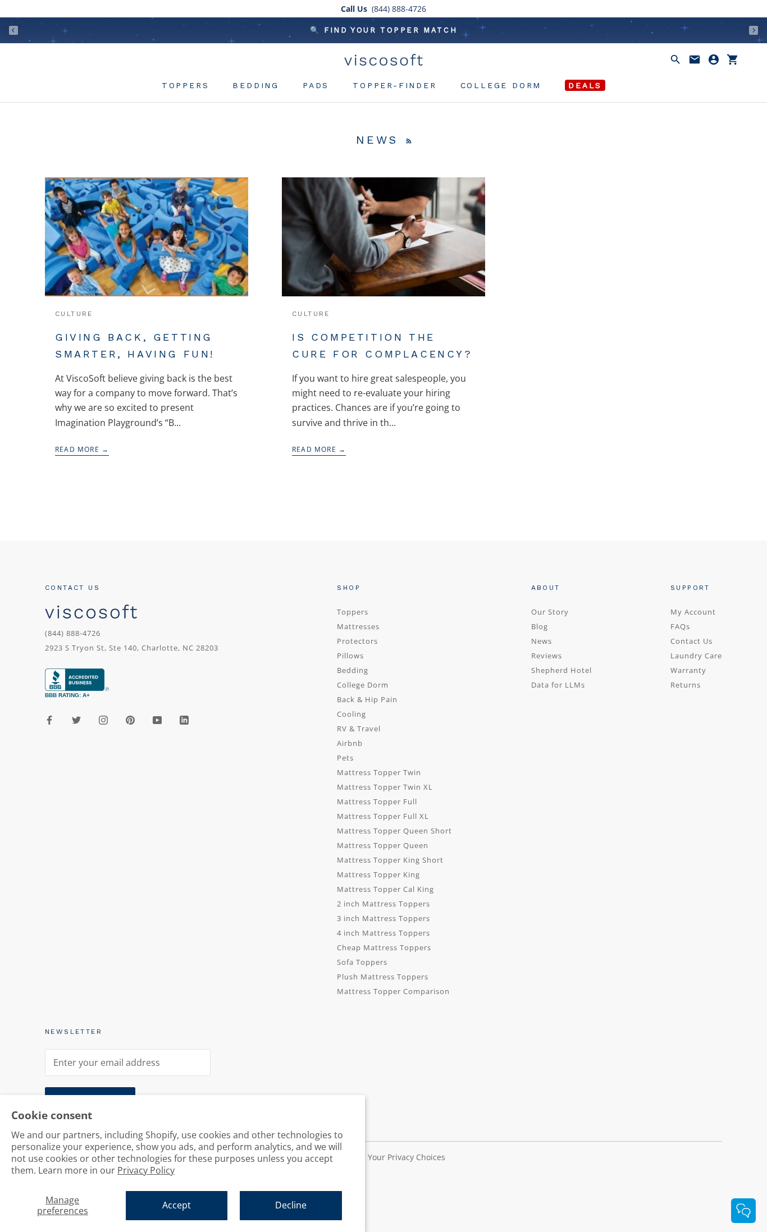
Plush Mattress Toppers (382, 977)
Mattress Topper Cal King (385, 889)
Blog (539, 626)
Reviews (546, 656)
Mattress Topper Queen (382, 845)
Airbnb (350, 743)
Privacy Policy (146, 1170)
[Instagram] (103, 719)
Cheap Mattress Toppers (384, 947)
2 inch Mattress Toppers (383, 904)
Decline (291, 1205)
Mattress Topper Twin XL (385, 787)
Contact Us (691, 641)
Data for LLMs (558, 685)
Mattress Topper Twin (379, 772)
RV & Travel (359, 728)
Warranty (688, 670)
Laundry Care (696, 656)
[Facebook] (49, 719)
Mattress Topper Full (377, 801)
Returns (685, 685)
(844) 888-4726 (73, 633)
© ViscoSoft (78, 1182)
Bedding (255, 85)
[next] (753, 30)
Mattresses (358, 626)
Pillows (350, 656)
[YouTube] (157, 719)
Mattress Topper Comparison (393, 991)
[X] (76, 719)
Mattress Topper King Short (390, 860)
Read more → (82, 449)
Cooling (351, 714)
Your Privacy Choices (406, 1157)
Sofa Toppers (362, 962)
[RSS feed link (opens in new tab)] (409, 139)
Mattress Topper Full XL (383, 816)
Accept (176, 1205)
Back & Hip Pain (367, 699)
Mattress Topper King (378, 874)
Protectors (357, 641)
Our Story (550, 612)
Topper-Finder (394, 85)
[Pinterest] (130, 719)
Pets (345, 758)
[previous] (13, 30)
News (541, 641)
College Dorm (501, 85)
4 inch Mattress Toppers (383, 933)
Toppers (185, 85)
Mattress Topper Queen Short (394, 831)
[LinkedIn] (184, 719)
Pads (316, 85)
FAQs (680, 626)
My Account (693, 612)
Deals (585, 85)
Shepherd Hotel (561, 670)
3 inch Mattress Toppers (383, 918)
